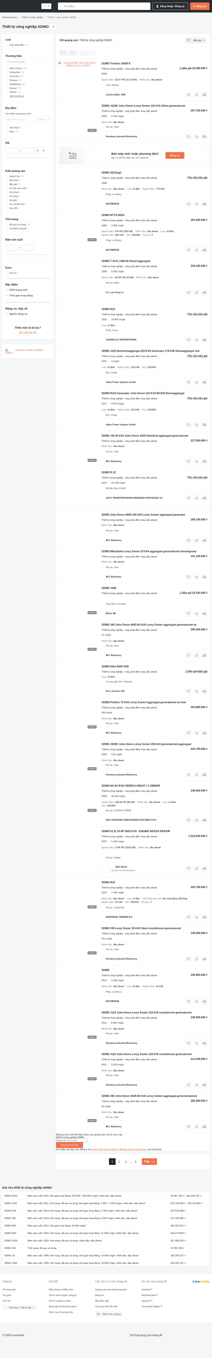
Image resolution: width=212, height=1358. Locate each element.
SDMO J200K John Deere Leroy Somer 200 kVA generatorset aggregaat (146, 744)
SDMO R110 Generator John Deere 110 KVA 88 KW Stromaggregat (143, 393)
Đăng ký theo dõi (69, 1145)
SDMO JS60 (10, 1263)
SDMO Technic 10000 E (116, 63)
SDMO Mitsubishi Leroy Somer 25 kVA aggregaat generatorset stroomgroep (149, 551)
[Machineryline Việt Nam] (19, 6)
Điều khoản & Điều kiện (61, 1289)
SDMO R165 (11, 1240)
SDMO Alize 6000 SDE (115, 666)
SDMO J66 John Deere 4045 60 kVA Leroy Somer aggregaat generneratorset (149, 1096)
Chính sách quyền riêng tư (63, 1295)
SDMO (105, 970)
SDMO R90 (10, 1225)
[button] (196, 95)
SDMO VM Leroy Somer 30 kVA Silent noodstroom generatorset (141, 928)
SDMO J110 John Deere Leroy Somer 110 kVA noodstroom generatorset (147, 1012)
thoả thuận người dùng (135, 1149)
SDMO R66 (10, 1233)
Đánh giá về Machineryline (63, 1306)
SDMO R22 (108, 309)
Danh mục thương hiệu (61, 1312)
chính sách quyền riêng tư (105, 1149)
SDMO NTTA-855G (113, 215)
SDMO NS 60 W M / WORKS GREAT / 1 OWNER (131, 785)
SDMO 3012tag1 (112, 172)
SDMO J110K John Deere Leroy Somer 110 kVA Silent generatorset (143, 105)
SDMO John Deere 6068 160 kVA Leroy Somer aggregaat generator (143, 514)
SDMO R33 (108, 882)
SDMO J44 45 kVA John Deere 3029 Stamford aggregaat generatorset (145, 435)
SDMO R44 (10, 1210)
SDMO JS (9, 1255)
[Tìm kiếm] (61, 6)
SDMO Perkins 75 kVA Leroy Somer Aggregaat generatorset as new (144, 702)
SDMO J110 (10, 1203)
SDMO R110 (10, 1195)
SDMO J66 (10, 1218)
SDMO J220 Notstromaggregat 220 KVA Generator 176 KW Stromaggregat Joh (151, 351)
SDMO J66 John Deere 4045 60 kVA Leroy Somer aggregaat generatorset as (149, 624)
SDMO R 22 (109, 472)
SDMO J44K (109, 588)
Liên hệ (6, 1300)
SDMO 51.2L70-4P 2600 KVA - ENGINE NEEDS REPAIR (136, 831)
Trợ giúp (6, 1295)
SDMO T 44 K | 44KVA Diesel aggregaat (126, 261)
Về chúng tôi (9, 1289)
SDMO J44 (10, 1248)
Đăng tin (175, 155)
